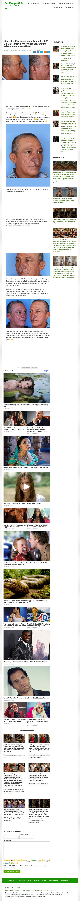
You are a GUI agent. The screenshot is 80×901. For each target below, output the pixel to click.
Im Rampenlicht (14, 3)
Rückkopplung (38, 890)
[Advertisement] (40, 24)
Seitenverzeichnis (48, 890)
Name (6, 834)
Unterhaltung (69, 7)
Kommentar (7, 840)
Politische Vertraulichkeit (12, 890)
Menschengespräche (49, 3)
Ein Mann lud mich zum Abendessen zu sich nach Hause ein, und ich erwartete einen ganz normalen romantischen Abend (38, 777)
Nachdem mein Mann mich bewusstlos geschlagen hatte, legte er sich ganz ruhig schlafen (64, 221)
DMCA (32, 890)
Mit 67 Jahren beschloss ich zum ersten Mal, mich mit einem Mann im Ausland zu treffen (63, 200)
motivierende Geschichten (30, 367)
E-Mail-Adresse (24, 834)
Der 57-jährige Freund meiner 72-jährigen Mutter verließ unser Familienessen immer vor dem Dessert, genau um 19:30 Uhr (39, 748)
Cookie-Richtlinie (24, 890)
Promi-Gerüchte (57, 7)
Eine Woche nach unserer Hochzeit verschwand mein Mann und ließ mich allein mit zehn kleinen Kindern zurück (14, 812)
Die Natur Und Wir (33, 3)
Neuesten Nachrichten (66, 3)
